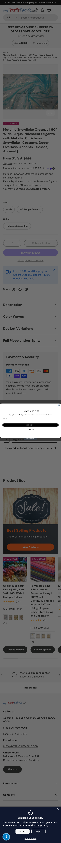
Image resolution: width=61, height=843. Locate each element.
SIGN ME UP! (30, 425)
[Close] (58, 809)
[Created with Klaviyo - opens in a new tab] (30, 439)
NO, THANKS (30, 429)
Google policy (42, 825)
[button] (6, 837)
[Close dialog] (59, 405)
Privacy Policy (28, 825)
